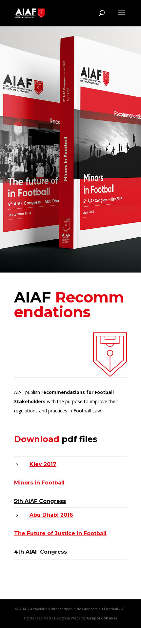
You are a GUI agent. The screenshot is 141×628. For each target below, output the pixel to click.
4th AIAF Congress (40, 552)
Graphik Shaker (102, 617)
